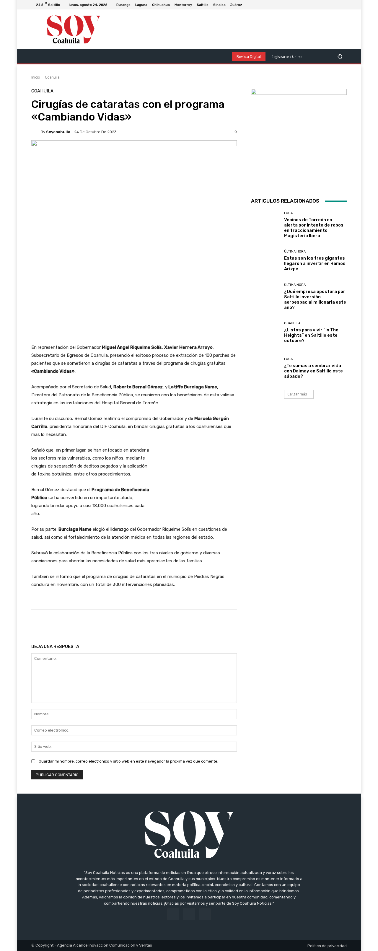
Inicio (35, 77)
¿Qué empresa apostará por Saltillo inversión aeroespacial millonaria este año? (315, 299)
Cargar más (297, 394)
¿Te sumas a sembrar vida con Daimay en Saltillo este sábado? (313, 371)
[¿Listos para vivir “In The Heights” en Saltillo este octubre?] (265, 332)
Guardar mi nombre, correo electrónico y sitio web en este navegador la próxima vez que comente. (128, 761)
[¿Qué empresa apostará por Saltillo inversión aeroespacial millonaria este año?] (265, 296)
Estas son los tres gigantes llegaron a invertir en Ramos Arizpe (315, 263)
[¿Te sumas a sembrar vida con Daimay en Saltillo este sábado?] (265, 368)
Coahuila (52, 77)
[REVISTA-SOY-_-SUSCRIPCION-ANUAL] (299, 137)
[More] (221, 624)
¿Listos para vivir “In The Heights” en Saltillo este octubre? (311, 335)
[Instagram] (336, 4)
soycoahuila (58, 132)
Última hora (295, 251)
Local (289, 213)
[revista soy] (134, 160)
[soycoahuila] (36, 132)
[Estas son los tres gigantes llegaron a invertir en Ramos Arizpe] (265, 260)
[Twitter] (343, 4)
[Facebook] (329, 4)
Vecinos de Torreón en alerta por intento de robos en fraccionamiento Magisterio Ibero (313, 227)
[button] (340, 56)
